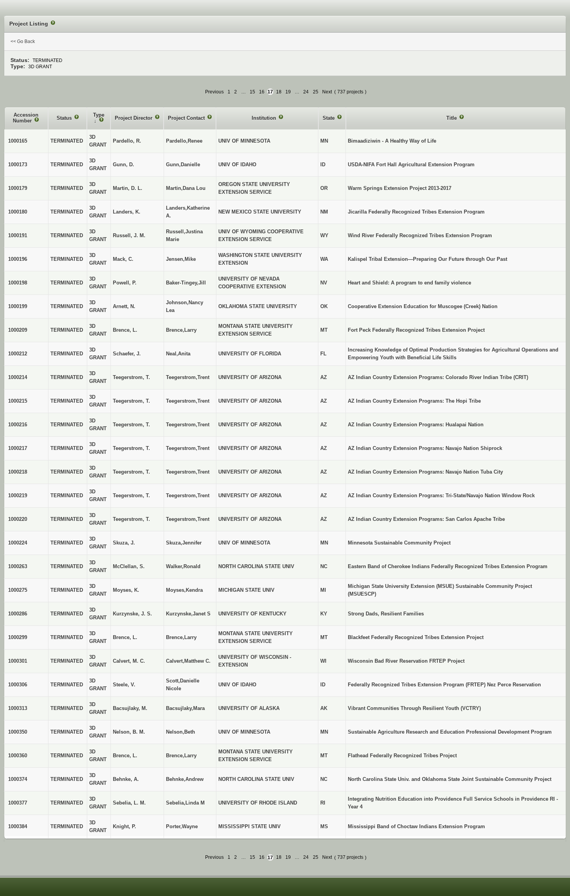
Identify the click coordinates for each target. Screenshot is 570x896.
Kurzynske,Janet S (188, 614)
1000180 (17, 212)
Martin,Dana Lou (186, 188)
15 (252, 92)
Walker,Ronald (183, 566)
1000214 (17, 377)
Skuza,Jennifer (184, 543)
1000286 (17, 614)
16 (261, 92)
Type (98, 115)
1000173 (17, 164)
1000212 (17, 354)
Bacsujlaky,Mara (185, 708)
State (329, 118)
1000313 (17, 708)
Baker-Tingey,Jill (186, 283)
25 (315, 92)
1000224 (17, 543)
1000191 (17, 235)
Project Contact (187, 118)
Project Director (134, 118)
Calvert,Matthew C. (188, 661)
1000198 (17, 283)
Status (65, 118)
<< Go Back (22, 41)
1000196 (17, 259)
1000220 (17, 519)
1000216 (17, 424)
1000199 (17, 306)
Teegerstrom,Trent (187, 377)
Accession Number (25, 118)
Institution (265, 118)
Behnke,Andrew (185, 779)
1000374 (17, 779)
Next (327, 92)
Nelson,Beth (180, 732)
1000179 (17, 188)
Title (452, 118)
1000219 (17, 495)
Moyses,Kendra (184, 590)
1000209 (17, 330)
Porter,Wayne (182, 826)
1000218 (17, 472)
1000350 (17, 732)
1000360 (17, 755)
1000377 (17, 803)
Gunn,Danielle (183, 164)
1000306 (17, 685)
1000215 (17, 401)
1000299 (17, 637)
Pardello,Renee (184, 141)
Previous (214, 92)
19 (288, 92)
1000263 (17, 566)
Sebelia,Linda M (185, 803)
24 (306, 92)
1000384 (17, 826)
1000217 (17, 448)
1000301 (17, 661)
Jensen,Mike (181, 259)
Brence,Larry (181, 330)
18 (279, 92)
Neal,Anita (178, 354)
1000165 (17, 141)
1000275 (17, 590)
